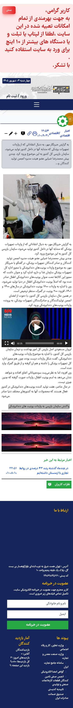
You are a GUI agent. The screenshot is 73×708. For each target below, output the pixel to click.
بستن (9, 10)
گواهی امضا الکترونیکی (52, 672)
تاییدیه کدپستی (56, 689)
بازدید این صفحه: (20, 666)
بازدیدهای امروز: (21, 658)
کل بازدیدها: (23, 662)
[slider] (40, 343)
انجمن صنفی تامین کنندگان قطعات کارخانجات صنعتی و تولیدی (55, 681)
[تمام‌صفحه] (7, 343)
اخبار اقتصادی (65, 133)
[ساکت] (13, 343)
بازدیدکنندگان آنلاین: (23, 652)
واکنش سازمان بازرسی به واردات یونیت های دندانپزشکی (39, 406)
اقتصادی (54, 133)
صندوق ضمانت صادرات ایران (58, 696)
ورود (23, 96)
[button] (36, 327)
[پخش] (66, 343)
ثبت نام (11, 96)
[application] (36, 327)
